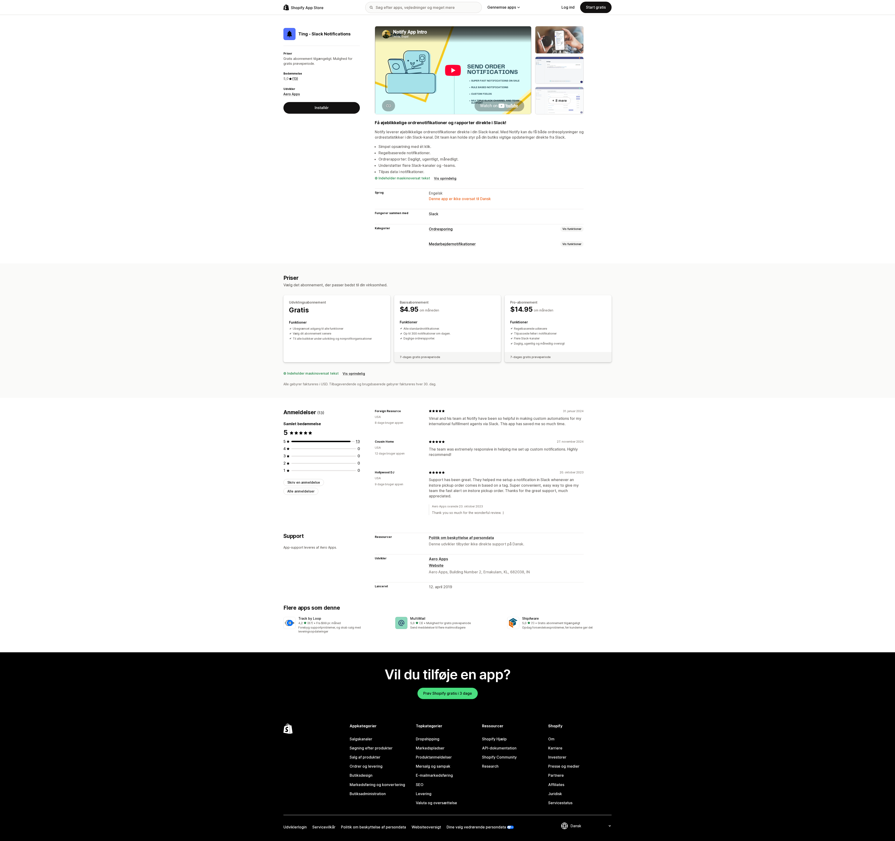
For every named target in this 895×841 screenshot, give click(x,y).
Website (436, 565)
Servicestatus (560, 802)
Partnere (556, 775)
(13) (295, 79)
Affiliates (556, 784)
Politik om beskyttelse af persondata (461, 537)
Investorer (557, 757)
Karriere (555, 748)
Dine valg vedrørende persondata (476, 827)
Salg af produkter (365, 757)
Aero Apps (291, 94)
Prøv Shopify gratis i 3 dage (447, 693)
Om (551, 739)
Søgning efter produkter (371, 748)
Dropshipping (427, 739)
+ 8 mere (559, 101)
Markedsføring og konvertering (377, 784)
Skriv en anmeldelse (303, 482)
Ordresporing (441, 229)
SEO (419, 784)
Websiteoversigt (426, 827)
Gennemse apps (501, 7)
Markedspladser (430, 748)
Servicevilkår (323, 827)
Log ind (568, 7)
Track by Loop (309, 618)
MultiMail (417, 618)
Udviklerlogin (295, 827)
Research (490, 766)
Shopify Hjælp (494, 739)
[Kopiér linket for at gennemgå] (404, 411)
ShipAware (530, 618)
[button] (335, 625)
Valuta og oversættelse (436, 802)
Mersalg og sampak (433, 766)
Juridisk (555, 793)
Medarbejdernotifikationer (452, 244)
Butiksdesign (361, 775)
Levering (423, 793)
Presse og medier (563, 766)
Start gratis (596, 7)
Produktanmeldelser (434, 757)
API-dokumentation (499, 748)
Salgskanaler (361, 739)
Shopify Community (499, 757)
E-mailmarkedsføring (434, 775)
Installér (322, 107)
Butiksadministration (368, 793)
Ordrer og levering (366, 766)
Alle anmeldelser (300, 491)
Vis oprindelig (445, 178)
